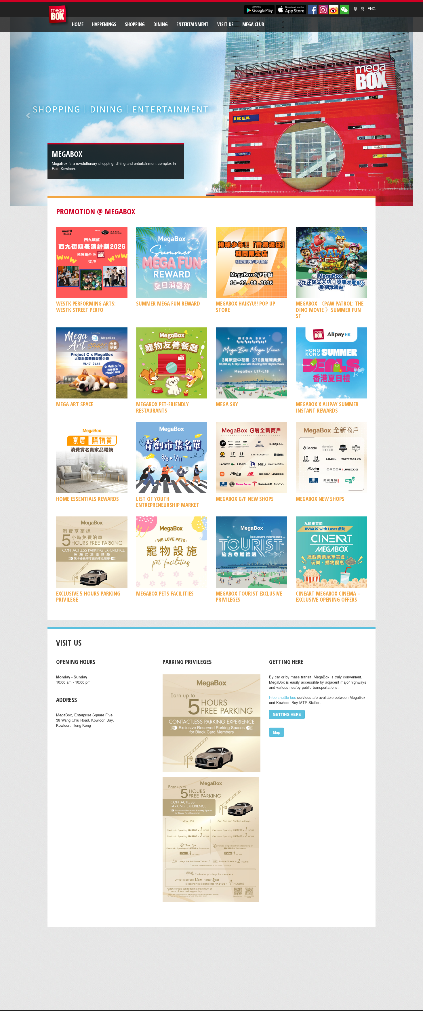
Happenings (104, 24)
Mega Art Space (74, 404)
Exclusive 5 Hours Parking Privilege (88, 596)
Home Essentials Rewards (87, 499)
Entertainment (192, 24)
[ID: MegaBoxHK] (344, 9)
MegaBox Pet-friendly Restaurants (162, 407)
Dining (160, 24)
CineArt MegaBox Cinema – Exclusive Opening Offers (328, 596)
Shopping (135, 24)
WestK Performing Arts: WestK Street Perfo (86, 306)
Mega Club (253, 24)
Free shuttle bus (282, 697)
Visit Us (225, 24)
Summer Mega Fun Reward (168, 303)
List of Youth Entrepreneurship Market (167, 502)
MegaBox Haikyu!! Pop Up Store (245, 306)
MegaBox (59, 15)
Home (77, 24)
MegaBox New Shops (320, 499)
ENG (371, 8)
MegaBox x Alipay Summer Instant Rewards (327, 407)
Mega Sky (227, 404)
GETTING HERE (287, 714)
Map (276, 732)
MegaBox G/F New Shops (245, 499)
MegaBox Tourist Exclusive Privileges (249, 596)
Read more (155, 168)
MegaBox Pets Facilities (165, 593)
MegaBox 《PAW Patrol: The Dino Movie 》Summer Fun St (329, 310)
